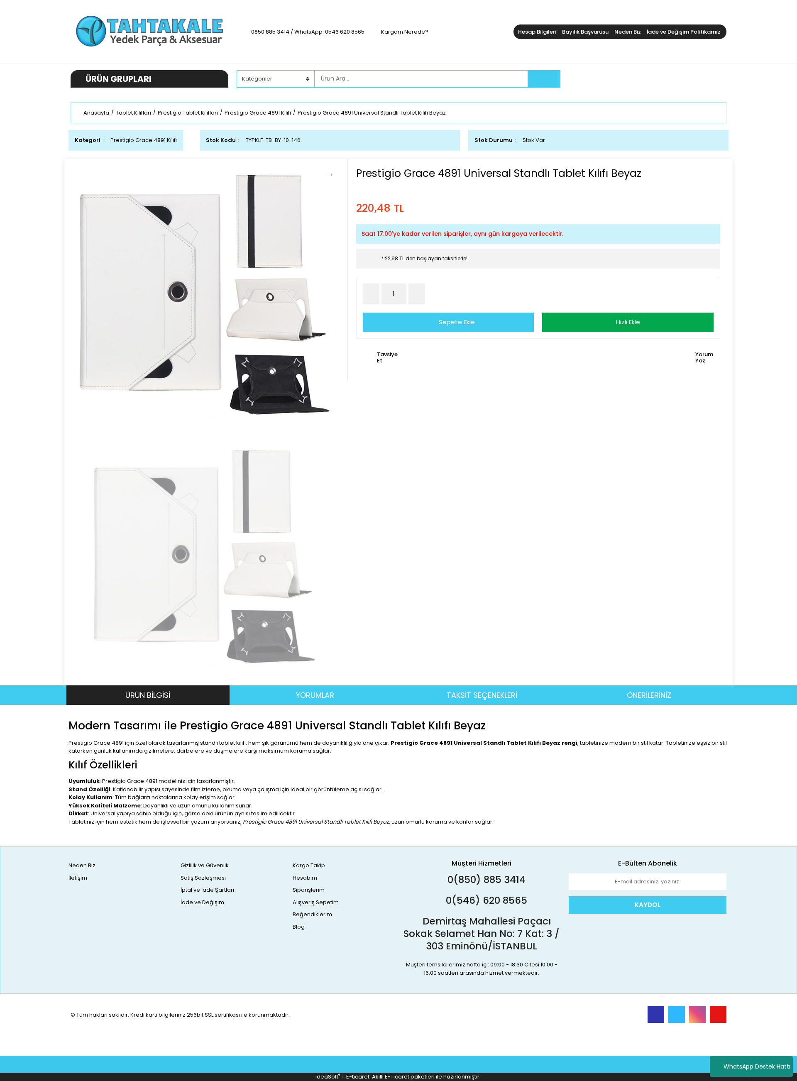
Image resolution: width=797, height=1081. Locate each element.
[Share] (335, 185)
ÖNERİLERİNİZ (649, 695)
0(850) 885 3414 (485, 879)
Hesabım (305, 878)
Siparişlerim (309, 890)
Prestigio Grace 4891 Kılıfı (143, 140)
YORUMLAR (315, 695)
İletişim (77, 878)
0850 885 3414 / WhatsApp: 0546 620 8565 (307, 32)
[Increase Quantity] (416, 294)
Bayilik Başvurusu (585, 32)
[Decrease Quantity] (371, 294)
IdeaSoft (327, 1077)
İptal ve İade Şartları (207, 890)
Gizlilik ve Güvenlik (205, 865)
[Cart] (714, 79)
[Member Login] (664, 78)
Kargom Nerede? (404, 32)
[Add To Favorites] (335, 170)
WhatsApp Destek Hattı (757, 1066)
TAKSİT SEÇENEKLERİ (482, 695)
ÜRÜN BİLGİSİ (147, 695)
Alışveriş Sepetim (316, 902)
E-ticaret (357, 1077)
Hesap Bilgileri (537, 32)
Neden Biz (627, 32)
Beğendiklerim (312, 914)
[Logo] (149, 31)
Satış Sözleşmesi (203, 878)
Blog (299, 927)
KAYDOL (647, 904)
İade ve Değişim (202, 902)
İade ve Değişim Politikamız (684, 32)
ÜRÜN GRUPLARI (119, 79)
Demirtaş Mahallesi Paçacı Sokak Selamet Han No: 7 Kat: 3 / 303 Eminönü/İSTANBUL (481, 934)
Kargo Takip (309, 865)
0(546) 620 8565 (485, 900)
